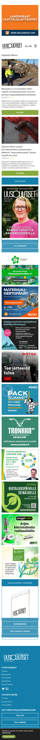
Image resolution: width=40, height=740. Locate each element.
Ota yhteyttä (6, 678)
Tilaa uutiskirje (20, 722)
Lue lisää (20, 112)
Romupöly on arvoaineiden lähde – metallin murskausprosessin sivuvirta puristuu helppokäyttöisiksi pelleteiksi (19, 92)
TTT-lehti (5, 698)
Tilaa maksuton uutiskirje (20, 631)
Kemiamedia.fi (7, 702)
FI (30, 46)
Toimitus (5, 671)
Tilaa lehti (20, 715)
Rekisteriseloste (7, 684)
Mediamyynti (6, 674)
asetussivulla (6, 733)
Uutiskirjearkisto (20, 624)
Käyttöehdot (6, 681)
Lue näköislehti (20, 246)
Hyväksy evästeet (8, 736)
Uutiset (11, 97)
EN (26, 46)
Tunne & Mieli (6, 705)
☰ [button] (35, 46)
